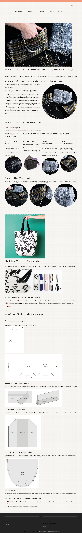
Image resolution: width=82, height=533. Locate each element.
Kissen (20, 503)
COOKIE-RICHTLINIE (56, 531)
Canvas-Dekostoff (57, 300)
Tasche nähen (37, 211)
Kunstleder (8, 128)
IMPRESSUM (41, 531)
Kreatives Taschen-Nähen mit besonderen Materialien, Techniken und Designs (39, 69)
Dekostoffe (10, 127)
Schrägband (10, 307)
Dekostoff (16, 300)
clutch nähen (12, 211)
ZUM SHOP (45, 526)
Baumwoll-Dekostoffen (17, 302)
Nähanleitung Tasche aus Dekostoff (16, 506)
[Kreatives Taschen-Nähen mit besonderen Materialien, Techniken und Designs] (41, 45)
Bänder (33, 130)
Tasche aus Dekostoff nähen (27, 506)
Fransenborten (27, 130)
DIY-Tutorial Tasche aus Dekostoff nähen (23, 261)
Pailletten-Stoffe (14, 130)
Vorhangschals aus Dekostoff (9, 503)
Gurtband (9, 306)
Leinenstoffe (18, 125)
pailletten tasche (25, 211)
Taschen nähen (42, 211)
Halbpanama (7, 302)
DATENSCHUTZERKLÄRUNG (48, 531)
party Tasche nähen (31, 211)
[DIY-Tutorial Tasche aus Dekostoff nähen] (41, 236)
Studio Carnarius (29, 531)
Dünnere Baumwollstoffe (10, 125)
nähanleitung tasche (18, 211)
